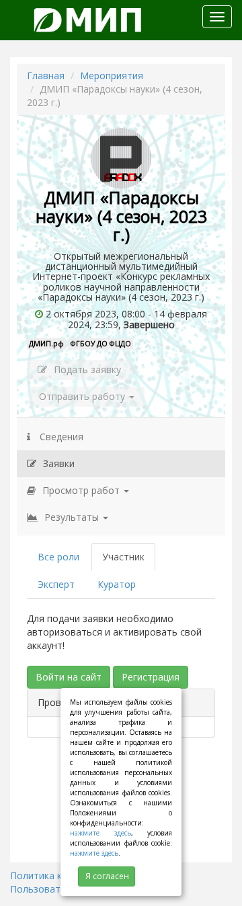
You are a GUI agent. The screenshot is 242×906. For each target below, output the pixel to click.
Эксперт (56, 584)
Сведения (60, 436)
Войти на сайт (69, 676)
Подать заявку (87, 369)
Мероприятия (111, 75)
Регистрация (150, 676)
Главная (46, 75)
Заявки (59, 463)
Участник (123, 556)
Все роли (58, 556)
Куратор (116, 584)
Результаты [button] (73, 517)
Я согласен (107, 876)
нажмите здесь (100, 833)
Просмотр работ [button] (82, 490)
